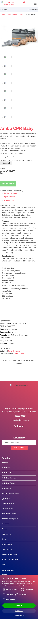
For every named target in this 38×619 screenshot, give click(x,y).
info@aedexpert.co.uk (20, 420)
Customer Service (8, 503)
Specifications (9, 197)
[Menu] (35, 3)
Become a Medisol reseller (10, 493)
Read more (26, 586)
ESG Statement (7, 549)
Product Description (11, 193)
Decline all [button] (18, 611)
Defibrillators (6, 468)
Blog (3, 564)
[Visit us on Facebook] (13, 431)
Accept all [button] (19, 605)
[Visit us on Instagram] (25, 431)
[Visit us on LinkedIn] (19, 431)
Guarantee (5, 524)
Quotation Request (8, 508)
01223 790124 (20, 416)
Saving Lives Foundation (10, 559)
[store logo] (7, 3)
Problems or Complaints (10, 519)
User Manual (9, 200)
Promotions (5, 462)
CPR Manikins (6, 488)
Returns (4, 529)
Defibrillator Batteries (9, 478)
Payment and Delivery (9, 513)
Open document (14, 351)
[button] (19, 615)
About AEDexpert (7, 544)
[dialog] (19, 597)
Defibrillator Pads (7, 473)
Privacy (4, 574)
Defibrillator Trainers (8, 483)
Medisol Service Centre (9, 554)
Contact (4, 539)
